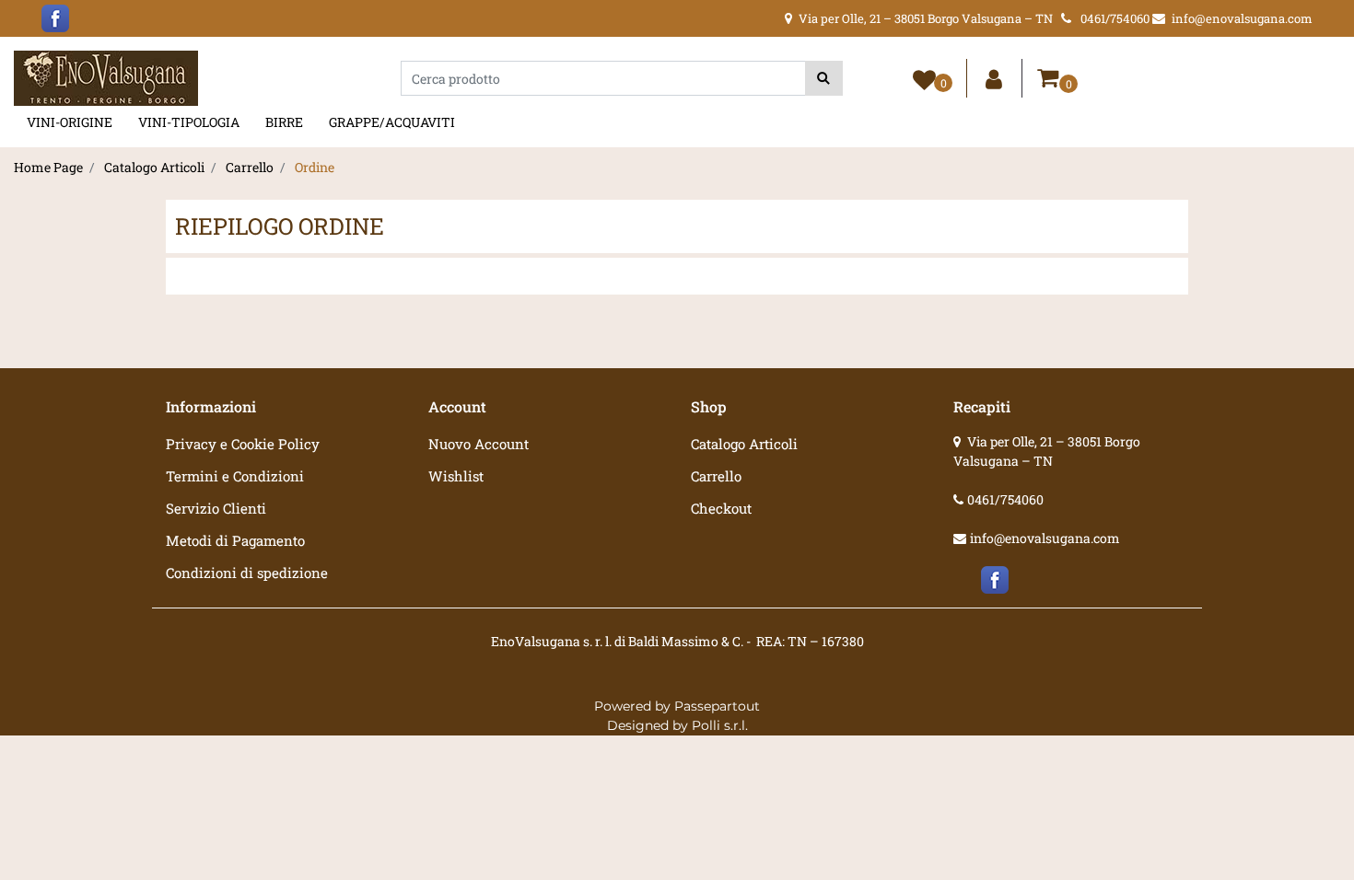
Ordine (314, 167)
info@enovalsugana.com (1045, 538)
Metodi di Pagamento (235, 540)
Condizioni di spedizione (247, 572)
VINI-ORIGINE (69, 122)
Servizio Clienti (216, 508)
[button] (824, 78)
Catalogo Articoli (154, 167)
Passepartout (717, 706)
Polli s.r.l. (720, 725)
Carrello (250, 167)
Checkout (721, 508)
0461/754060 (1005, 499)
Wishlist (456, 476)
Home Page (48, 167)
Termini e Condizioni (235, 476)
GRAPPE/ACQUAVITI (392, 122)
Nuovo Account (478, 443)
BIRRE (284, 122)
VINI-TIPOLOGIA (188, 122)
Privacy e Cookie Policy (243, 443)
